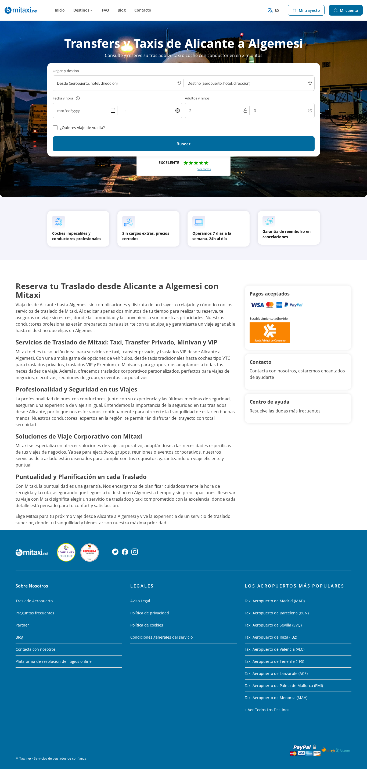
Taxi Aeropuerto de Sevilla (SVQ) (273, 625)
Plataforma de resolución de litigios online (54, 661)
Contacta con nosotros (36, 649)
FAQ (105, 10)
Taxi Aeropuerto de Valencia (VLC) (274, 649)
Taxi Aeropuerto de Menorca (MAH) (276, 697)
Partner (22, 625)
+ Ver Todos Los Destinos (267, 709)
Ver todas (204, 169)
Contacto (142, 10)
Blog (122, 10)
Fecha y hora (63, 98)
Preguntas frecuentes (35, 612)
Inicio (60, 10)
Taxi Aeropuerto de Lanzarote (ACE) (276, 673)
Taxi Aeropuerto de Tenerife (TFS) (274, 661)
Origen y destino (66, 70)
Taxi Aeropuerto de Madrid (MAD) (275, 600)
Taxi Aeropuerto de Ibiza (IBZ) (271, 637)
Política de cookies (146, 625)
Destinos (81, 10)
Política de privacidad (149, 612)
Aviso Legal (140, 600)
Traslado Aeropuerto (34, 600)
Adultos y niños (197, 98)
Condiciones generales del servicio (161, 637)
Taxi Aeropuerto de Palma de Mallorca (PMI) (284, 685)
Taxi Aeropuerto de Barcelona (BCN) (277, 612)
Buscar (184, 143)
